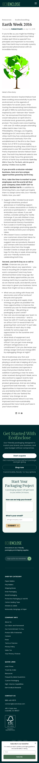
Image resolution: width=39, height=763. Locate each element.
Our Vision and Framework (14, 626)
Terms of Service (11, 643)
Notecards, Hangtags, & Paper (16, 609)
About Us (8, 622)
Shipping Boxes (10, 588)
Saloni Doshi (17, 29)
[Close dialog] (35, 743)
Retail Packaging (11, 595)
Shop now (19, 467)
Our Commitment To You (14, 629)
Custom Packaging (12, 681)
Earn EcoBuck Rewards (13, 688)
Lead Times (9, 666)
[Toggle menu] (36, 3)
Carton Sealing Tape (12, 602)
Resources (6, 20)
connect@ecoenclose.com (15, 704)
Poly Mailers (9, 585)
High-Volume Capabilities (14, 684)
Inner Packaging (11, 592)
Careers (8, 636)
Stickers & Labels (11, 606)
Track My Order (10, 670)
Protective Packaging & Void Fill (16, 599)
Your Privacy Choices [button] (12, 654)
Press (7, 640)
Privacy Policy (10, 647)
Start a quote (19, 456)
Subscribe (29, 558)
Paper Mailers (10, 581)
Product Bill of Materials (13, 633)
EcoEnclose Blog (22, 20)
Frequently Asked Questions (15, 677)
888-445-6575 (10, 700)
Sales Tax (8, 650)
